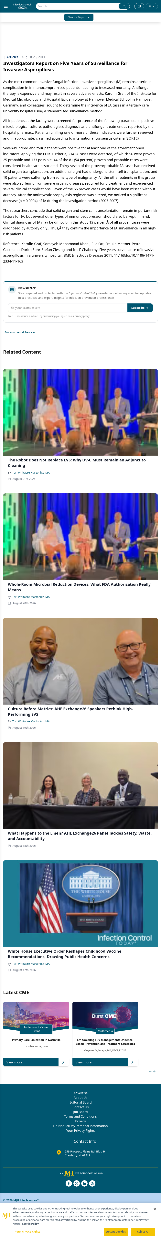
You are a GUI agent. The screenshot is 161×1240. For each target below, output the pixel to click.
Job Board (80, 1112)
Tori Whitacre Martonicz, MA (31, 472)
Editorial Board (81, 1102)
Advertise (81, 1093)
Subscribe (138, 308)
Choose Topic (76, 17)
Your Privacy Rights (80, 1130)
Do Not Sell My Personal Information (80, 1126)
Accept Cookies (116, 1231)
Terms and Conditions (80, 1116)
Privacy (80, 1121)
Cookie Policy (30, 1224)
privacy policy (82, 316)
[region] (80, 1221)
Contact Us (80, 1107)
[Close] (154, 1209)
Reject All (143, 1231)
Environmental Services (20, 332)
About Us (80, 1098)
